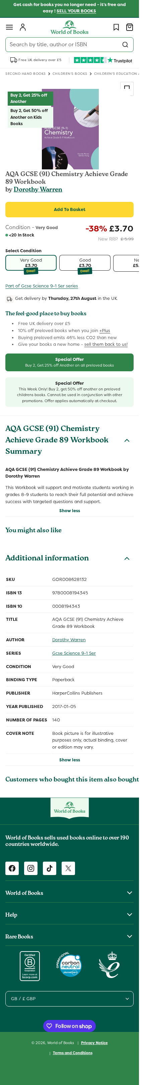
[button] (9, 27)
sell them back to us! (106, 344)
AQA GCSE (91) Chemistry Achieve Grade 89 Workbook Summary (57, 441)
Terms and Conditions (72, 1053)
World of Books (61, 1042)
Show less (69, 510)
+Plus (104, 330)
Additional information (47, 559)
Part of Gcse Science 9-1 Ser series (41, 285)
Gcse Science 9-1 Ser (74, 653)
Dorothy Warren (38, 190)
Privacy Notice (94, 1043)
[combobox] (69, 44)
